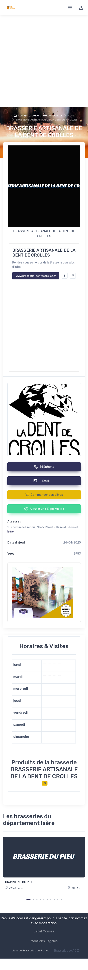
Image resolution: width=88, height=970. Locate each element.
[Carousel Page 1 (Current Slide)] (28, 899)
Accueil (22, 115)
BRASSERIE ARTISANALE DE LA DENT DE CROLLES (44, 131)
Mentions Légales (44, 941)
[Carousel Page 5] (43, 899)
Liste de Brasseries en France (30, 950)
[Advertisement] (44, 61)
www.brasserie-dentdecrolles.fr (36, 275)
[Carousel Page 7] (50, 899)
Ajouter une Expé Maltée (47, 509)
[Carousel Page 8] (54, 899)
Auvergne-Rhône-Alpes (47, 115)
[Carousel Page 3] (36, 899)
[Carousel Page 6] (47, 899)
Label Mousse (44, 931)
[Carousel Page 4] (40, 899)
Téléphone (46, 467)
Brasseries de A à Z (66, 950)
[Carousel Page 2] (33, 899)
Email (46, 481)
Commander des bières (47, 495)
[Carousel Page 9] (57, 899)
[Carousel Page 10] (61, 899)
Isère (71, 115)
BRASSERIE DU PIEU (19, 882)
